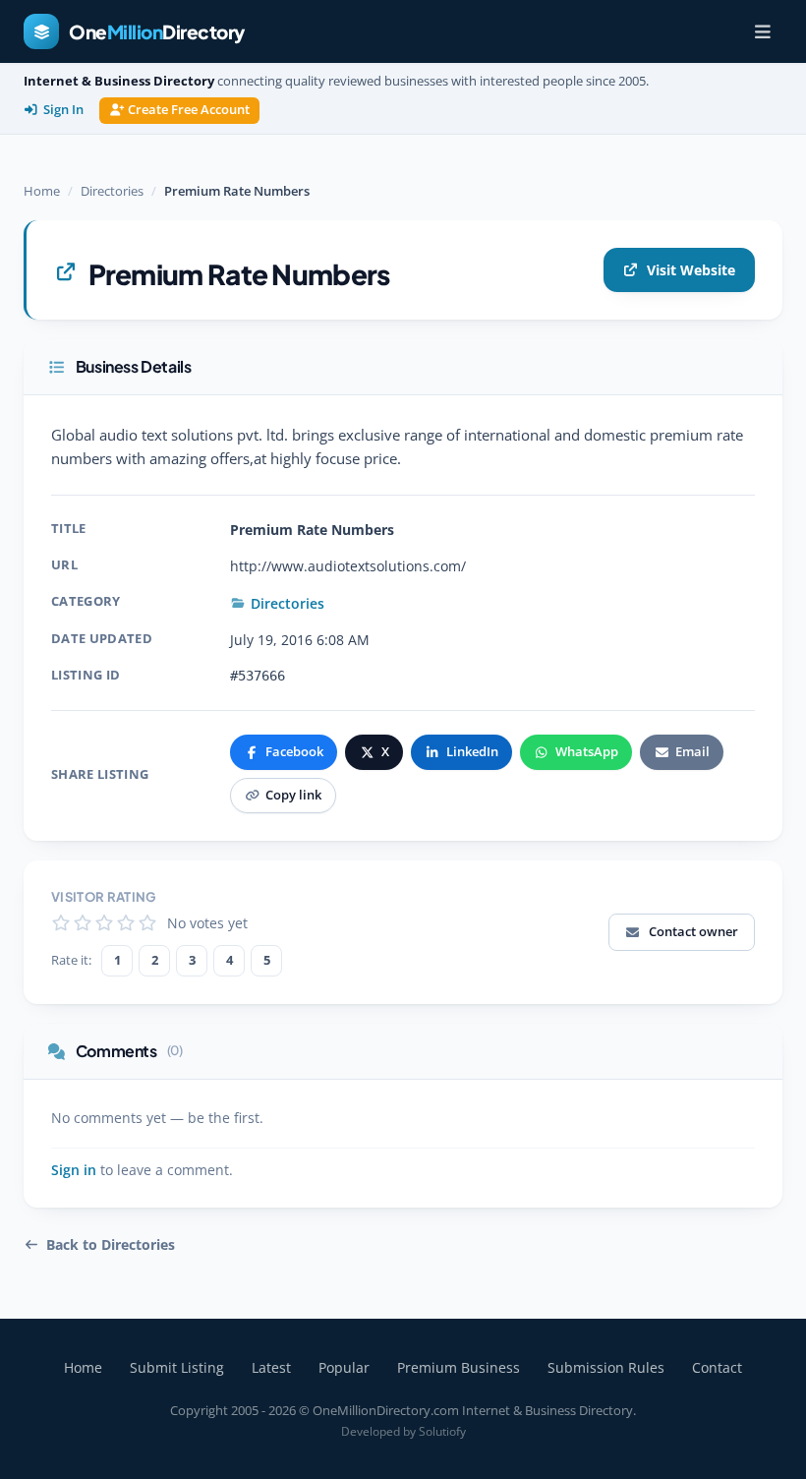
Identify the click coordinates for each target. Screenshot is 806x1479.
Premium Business (458, 1367)
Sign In (63, 109)
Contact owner (693, 931)
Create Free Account (189, 109)
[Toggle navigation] (762, 31)
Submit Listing (177, 1367)
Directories (112, 191)
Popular (344, 1367)
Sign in (73, 1170)
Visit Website (691, 270)
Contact (717, 1367)
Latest (271, 1367)
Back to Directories (110, 1245)
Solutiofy (442, 1431)
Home (42, 191)
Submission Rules (605, 1367)
